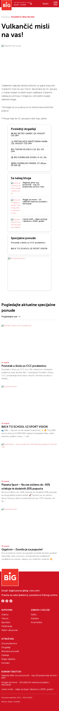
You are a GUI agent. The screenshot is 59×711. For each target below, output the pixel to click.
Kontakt (5, 663)
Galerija (5, 655)
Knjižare (35, 618)
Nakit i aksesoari (9, 630)
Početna (5, 17)
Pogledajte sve (9, 316)
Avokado (16, 702)
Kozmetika (36, 622)
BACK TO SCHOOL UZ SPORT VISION (29, 248)
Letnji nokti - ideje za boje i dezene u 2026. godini (35, 220)
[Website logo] (6, 5)
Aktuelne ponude (10, 651)
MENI (55, 5)
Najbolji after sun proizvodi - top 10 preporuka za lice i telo (33, 184)
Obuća (4, 618)
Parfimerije (6, 626)
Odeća (4, 614)
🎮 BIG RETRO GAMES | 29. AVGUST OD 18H (28, 134)
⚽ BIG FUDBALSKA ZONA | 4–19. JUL (29, 157)
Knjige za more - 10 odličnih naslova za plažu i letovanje (35, 201)
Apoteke (5, 622)
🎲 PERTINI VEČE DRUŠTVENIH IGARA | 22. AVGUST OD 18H (29, 142)
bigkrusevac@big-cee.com (24, 590)
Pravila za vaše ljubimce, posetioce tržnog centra (29, 595)
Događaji (5, 647)
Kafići (34, 614)
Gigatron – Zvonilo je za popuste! (22, 549)
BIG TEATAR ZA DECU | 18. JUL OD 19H (27, 150)
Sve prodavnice (9, 643)
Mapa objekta (8, 659)
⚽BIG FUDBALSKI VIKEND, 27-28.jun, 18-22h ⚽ (29, 164)
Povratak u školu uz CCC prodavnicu (28, 242)
